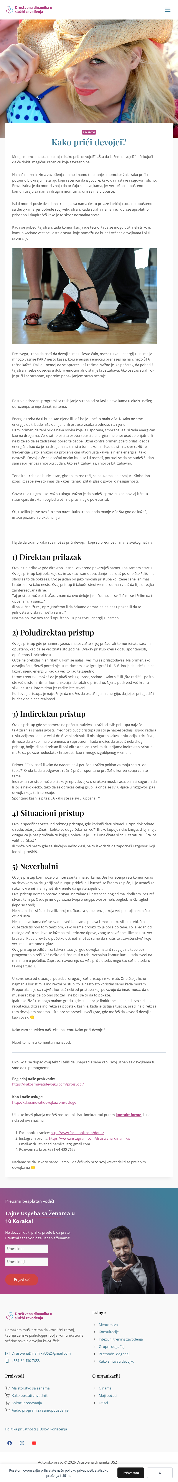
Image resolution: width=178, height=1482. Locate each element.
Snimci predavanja (27, 1403)
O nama (105, 1388)
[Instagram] (21, 1443)
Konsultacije (109, 1331)
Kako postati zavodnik (30, 1395)
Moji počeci (108, 1395)
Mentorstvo (108, 1324)
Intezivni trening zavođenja (121, 1339)
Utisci (103, 1403)
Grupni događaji (112, 1346)
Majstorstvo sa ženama (31, 1388)
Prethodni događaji (114, 1354)
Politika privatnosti (20, 1429)
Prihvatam (131, 1473)
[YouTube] (34, 1443)
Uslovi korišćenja (53, 1429)
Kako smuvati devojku (116, 1361)
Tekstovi (89, 132)
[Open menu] (167, 9)
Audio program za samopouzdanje (40, 1410)
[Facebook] (9, 1443)
